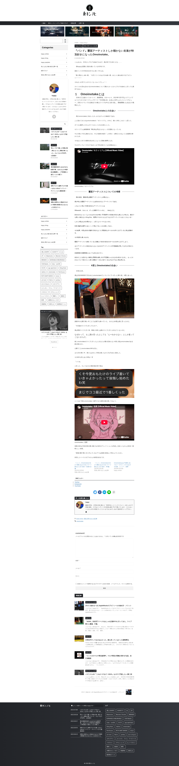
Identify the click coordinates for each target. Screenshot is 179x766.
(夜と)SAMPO (45, 252)
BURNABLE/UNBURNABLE (57, 260)
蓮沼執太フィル (61, 304)
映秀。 (43, 300)
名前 (77, 560)
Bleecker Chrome (61, 256)
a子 (42, 256)
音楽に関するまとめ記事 (90, 518)
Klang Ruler (63, 268)
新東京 (63, 296)
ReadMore (54, 342)
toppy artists (45, 54)
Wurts (51, 280)
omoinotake (80, 521)
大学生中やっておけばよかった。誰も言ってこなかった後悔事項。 (107, 640)
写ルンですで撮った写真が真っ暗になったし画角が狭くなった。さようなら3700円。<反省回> (91, 716)
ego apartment (52, 268)
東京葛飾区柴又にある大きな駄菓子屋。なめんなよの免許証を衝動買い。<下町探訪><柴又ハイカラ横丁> (91, 722)
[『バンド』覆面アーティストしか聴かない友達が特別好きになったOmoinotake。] (104, 492)
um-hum (43, 280)
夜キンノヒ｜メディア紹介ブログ (58, 23)
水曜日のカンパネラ (53, 300)
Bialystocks (49, 256)
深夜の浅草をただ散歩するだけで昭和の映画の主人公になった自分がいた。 (59, 204)
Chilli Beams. (45, 264)
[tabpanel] (54, 327)
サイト (77, 576)
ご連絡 (43, 23)
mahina (43, 272)
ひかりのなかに (45, 284)
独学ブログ (44, 70)
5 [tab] (56, 347)
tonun (57, 276)
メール (78, 568)
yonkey (58, 280)
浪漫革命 (43, 304)
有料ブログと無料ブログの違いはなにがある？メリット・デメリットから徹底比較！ (59, 188)
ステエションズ (55, 292)
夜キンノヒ (45, 705)
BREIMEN (44, 260)
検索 (65, 41)
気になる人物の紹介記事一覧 (49, 66)
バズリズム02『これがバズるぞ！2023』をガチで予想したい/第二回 (108, 674)
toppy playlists (45, 62)
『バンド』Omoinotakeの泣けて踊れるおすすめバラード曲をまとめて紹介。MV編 (102, 464)
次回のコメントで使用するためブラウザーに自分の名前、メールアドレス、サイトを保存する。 (105, 584)
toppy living (79, 518)
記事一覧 (81, 23)
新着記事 (73, 23)
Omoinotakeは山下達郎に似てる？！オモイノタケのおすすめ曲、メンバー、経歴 (122, 464)
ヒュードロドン (45, 296)
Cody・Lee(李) (56, 264)
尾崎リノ (55, 296)
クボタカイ (44, 292)
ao (62, 252)
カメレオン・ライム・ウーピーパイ (51, 288)
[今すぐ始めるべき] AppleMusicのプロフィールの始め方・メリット (108, 605)
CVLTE (43, 268)
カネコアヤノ (56, 284)
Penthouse (61, 272)
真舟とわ (51, 304)
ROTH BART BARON (47, 276)
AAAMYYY (55, 252)
